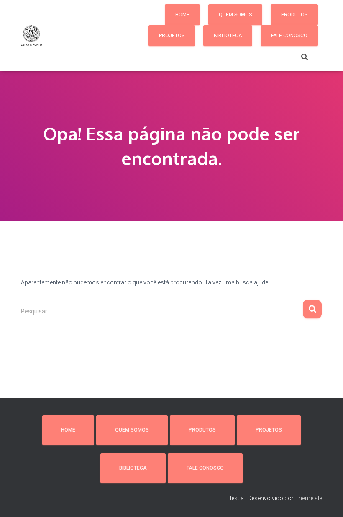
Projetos (171, 36)
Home (182, 15)
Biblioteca (228, 36)
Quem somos (235, 15)
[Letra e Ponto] (31, 35)
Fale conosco (289, 36)
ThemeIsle (308, 498)
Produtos (294, 15)
